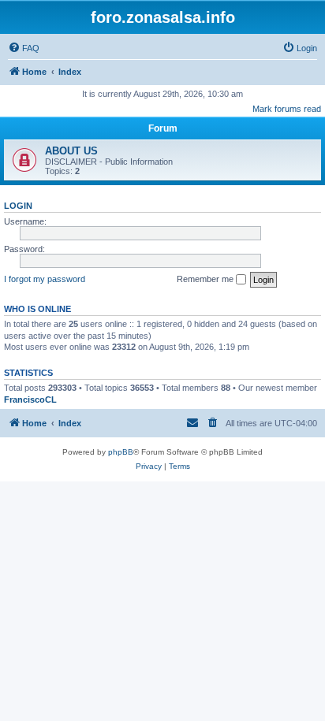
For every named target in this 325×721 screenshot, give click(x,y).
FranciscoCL (30, 399)
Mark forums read (286, 108)
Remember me (206, 279)
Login (18, 205)
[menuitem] (23, 48)
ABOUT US (71, 151)
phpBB (120, 452)
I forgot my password (44, 279)
